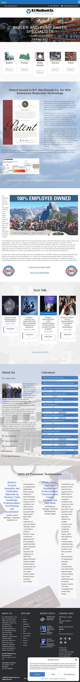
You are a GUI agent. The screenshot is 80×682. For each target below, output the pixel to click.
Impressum (63, 678)
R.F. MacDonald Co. (12, 677)
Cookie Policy (44, 678)
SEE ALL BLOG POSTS (40, 352)
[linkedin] (61, 638)
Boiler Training (27, 633)
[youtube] (69, 638)
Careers (25, 643)
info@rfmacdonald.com (71, 6)
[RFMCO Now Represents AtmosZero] (10, 315)
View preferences (69, 674)
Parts (24, 631)
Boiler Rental (26, 626)
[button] (76, 660)
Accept (37, 674)
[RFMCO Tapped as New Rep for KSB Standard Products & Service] (29, 315)
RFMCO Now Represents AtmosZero (10, 319)
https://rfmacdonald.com (66, 634)
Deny (53, 674)
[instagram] (61, 642)
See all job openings (10, 6)
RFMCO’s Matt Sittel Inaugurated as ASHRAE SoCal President (67, 322)
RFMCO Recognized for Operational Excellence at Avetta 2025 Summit (48, 323)
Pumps (25, 621)
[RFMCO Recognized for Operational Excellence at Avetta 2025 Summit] (48, 315)
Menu (4, 2)
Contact (25, 645)
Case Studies (26, 636)
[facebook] (65, 638)
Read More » (10, 329)
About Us (25, 640)
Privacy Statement (54, 678)
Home (24, 617)
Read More (71, 152)
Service (25, 628)
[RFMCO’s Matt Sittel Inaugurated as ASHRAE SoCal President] (67, 315)
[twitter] (65, 642)
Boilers (25, 619)
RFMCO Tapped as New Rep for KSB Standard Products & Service (29, 322)
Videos (25, 638)
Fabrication (26, 624)
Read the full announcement (68, 260)
